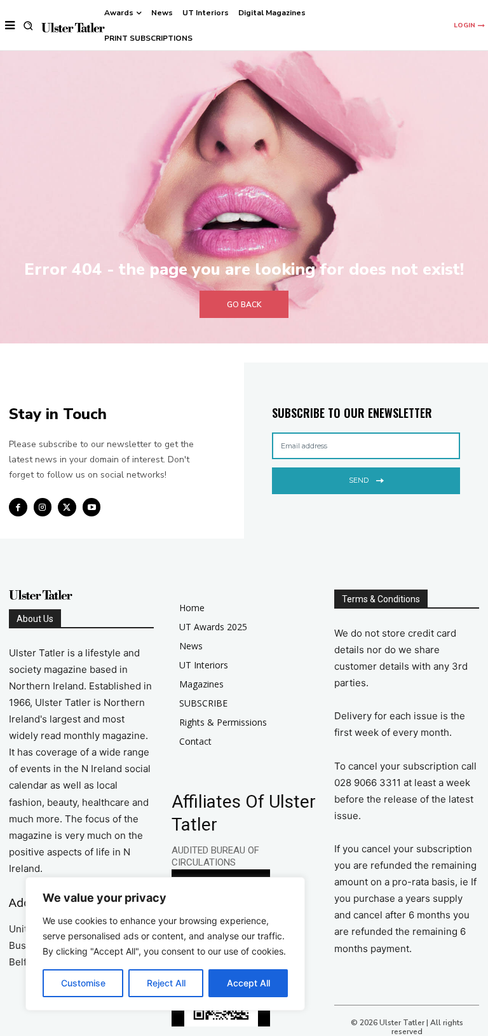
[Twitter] (67, 507)
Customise (83, 982)
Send (359, 480)
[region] (165, 944)
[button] (28, 26)
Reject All (166, 982)
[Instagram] (43, 507)
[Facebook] (18, 507)
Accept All (248, 982)
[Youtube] (92, 507)
